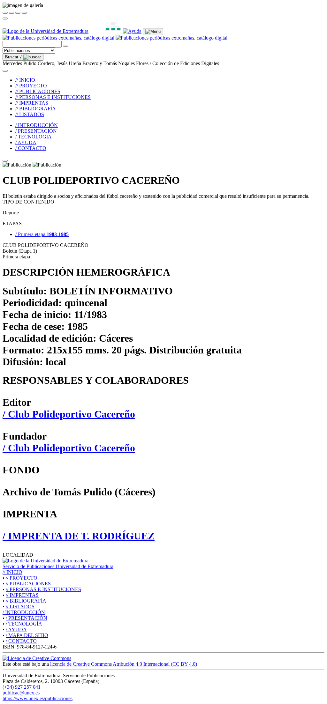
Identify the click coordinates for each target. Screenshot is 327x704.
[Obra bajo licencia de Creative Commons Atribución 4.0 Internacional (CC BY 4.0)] (37, 658)
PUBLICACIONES (28, 583)
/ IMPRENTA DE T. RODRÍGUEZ (79, 536)
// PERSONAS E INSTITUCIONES (53, 97)
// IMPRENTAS (31, 103)
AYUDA (16, 629)
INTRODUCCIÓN (24, 612)
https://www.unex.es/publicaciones (37, 698)
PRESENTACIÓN (26, 618)
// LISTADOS (29, 114)
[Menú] (153, 31)
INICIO (12, 572)
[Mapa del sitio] (106, 31)
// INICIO (25, 80)
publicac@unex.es (21, 692)
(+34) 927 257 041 (22, 687)
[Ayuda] (132, 31)
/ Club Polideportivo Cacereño (69, 414)
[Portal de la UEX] (45, 31)
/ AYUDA (25, 142)
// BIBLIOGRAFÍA (35, 108)
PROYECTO (21, 578)
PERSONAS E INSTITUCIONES (43, 589)
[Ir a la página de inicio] (115, 38)
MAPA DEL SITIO (27, 635)
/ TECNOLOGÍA (33, 136)
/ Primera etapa (42, 234)
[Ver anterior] (11, 13)
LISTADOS (20, 606)
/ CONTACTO (30, 148)
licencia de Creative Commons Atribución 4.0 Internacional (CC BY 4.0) (123, 664)
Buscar (13, 57)
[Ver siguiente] (17, 13)
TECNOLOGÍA (24, 623)
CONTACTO (21, 641)
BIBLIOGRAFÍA (26, 601)
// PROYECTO (31, 85)
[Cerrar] (5, 13)
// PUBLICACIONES (37, 91)
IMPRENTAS (22, 595)
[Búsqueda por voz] (65, 46)
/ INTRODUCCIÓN (36, 125)
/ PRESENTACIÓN (36, 131)
